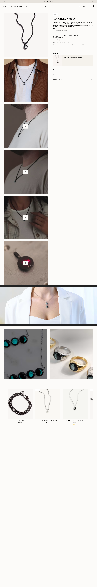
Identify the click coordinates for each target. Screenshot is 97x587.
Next (90, 403)
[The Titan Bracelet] (20, 404)
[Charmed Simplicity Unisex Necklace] (57, 60)
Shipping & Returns (57, 79)
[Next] (92, 1)
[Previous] (4, 1)
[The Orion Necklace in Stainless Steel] (47, 404)
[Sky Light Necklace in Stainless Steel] (75, 404)
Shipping (65, 35)
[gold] (74, 425)
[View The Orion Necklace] (26, 126)
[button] (4, 6)
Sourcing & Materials (58, 74)
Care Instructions (57, 69)
